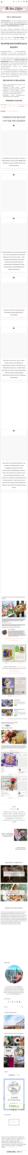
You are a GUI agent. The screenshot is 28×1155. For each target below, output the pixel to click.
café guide (21, 811)
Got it (19, 1152)
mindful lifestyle (19, 816)
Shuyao (13, 104)
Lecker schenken (16, 696)
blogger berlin (12, 811)
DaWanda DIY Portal (15, 774)
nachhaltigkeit (10, 818)
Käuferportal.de (14, 670)
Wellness (22, 820)
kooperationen (8, 816)
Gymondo (15, 106)
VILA (17, 104)
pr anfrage (19, 818)
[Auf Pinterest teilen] (15, 809)
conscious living (7, 813)
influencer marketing (18, 815)
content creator (18, 813)
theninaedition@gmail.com (12, 111)
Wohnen (14, 821)
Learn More (11, 1152)
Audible (9, 104)
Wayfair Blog (15, 750)
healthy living (7, 815)
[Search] (22, 1006)
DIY (24, 813)
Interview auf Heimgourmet (14, 671)
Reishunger (22, 104)
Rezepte (16, 820)
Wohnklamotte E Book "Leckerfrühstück (15, 662)
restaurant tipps (8, 820)
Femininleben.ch (20, 666)
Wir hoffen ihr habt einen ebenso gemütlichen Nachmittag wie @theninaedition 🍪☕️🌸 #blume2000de (14, 312)
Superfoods (14, 720)
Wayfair (10, 106)
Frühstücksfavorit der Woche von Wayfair (14, 673)
